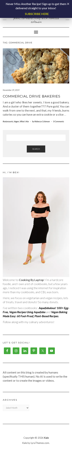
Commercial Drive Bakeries (31, 96)
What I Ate (24, 121)
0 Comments (58, 121)
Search (36, 149)
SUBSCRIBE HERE (37, 14)
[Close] (68, 4)
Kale (46, 437)
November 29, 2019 (11, 90)
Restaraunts (8, 121)
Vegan (16, 121)
